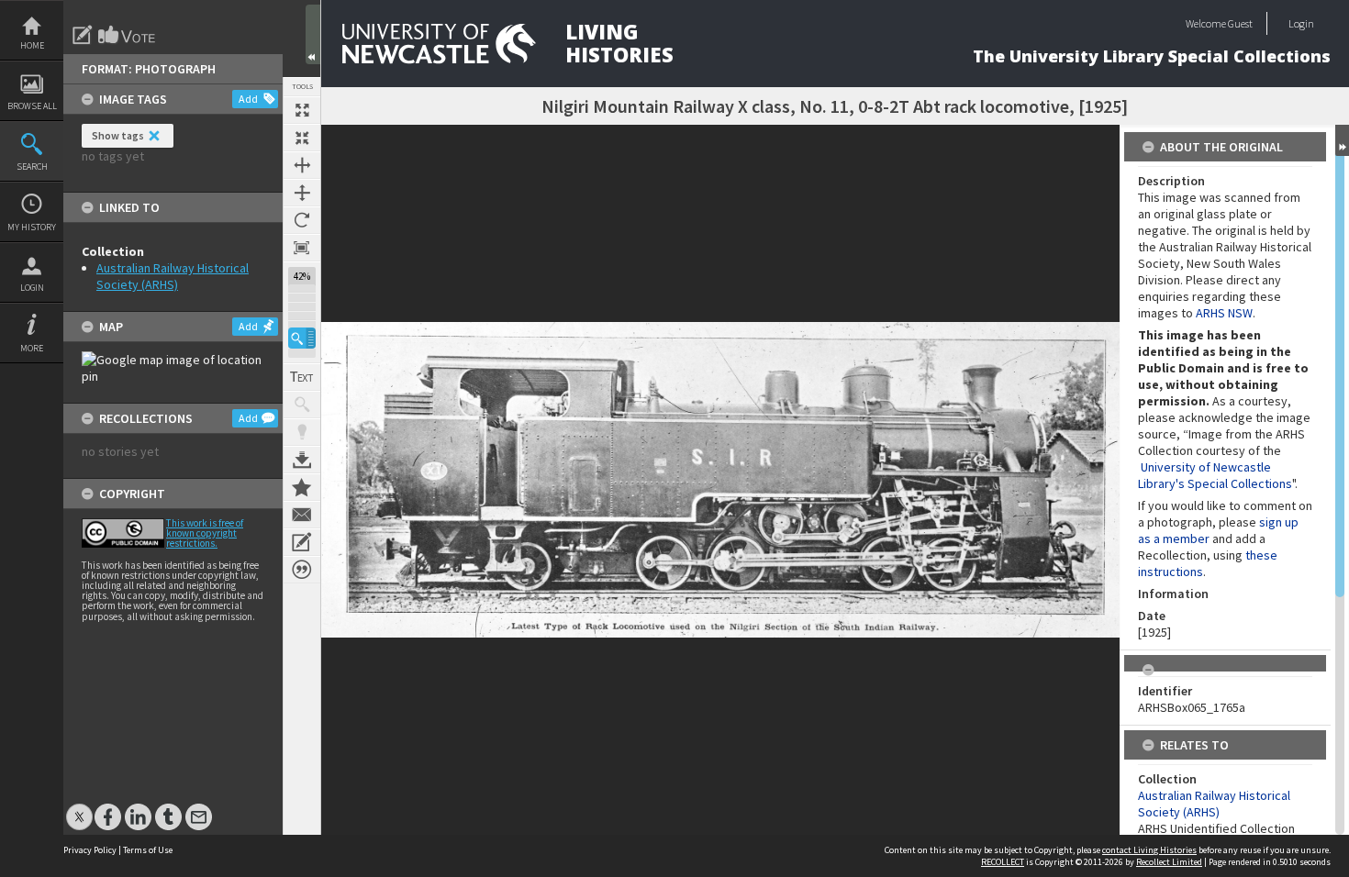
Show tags (118, 135)
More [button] (31, 348)
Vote (127, 35)
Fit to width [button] (302, 165)
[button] (302, 338)
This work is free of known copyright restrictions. (204, 533)
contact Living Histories (1149, 850)
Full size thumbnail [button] (302, 110)
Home (32, 45)
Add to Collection (302, 487)
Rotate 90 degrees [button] (302, 220)
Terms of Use (148, 850)
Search (32, 166)
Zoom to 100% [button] (302, 247)
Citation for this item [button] (302, 569)
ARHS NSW (1224, 313)
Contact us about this (302, 514)
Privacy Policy (90, 850)
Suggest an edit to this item (82, 35)
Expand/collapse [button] (1342, 140)
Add (248, 98)
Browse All (32, 106)
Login (32, 288)
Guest (1240, 23)
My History (31, 227)
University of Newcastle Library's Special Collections (1215, 475)
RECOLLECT (1002, 862)
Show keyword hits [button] (302, 404)
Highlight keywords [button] (302, 432)
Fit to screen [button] (302, 137)
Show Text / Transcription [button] (302, 377)
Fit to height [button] (302, 192)
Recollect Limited (1169, 862)
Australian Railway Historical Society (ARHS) (172, 276)
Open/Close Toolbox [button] (313, 34)
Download (302, 459)
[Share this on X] (79, 808)
